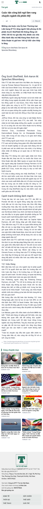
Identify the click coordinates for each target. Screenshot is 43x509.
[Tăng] (10, 21)
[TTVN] (22, 461)
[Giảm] (3, 21)
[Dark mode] (40, 2)
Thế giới (26, 499)
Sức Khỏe (27, 496)
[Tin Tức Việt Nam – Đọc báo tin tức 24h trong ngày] (21, 2)
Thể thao (7, 503)
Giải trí (26, 503)
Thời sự (6, 499)
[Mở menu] (2, 2)
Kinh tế (6, 496)
